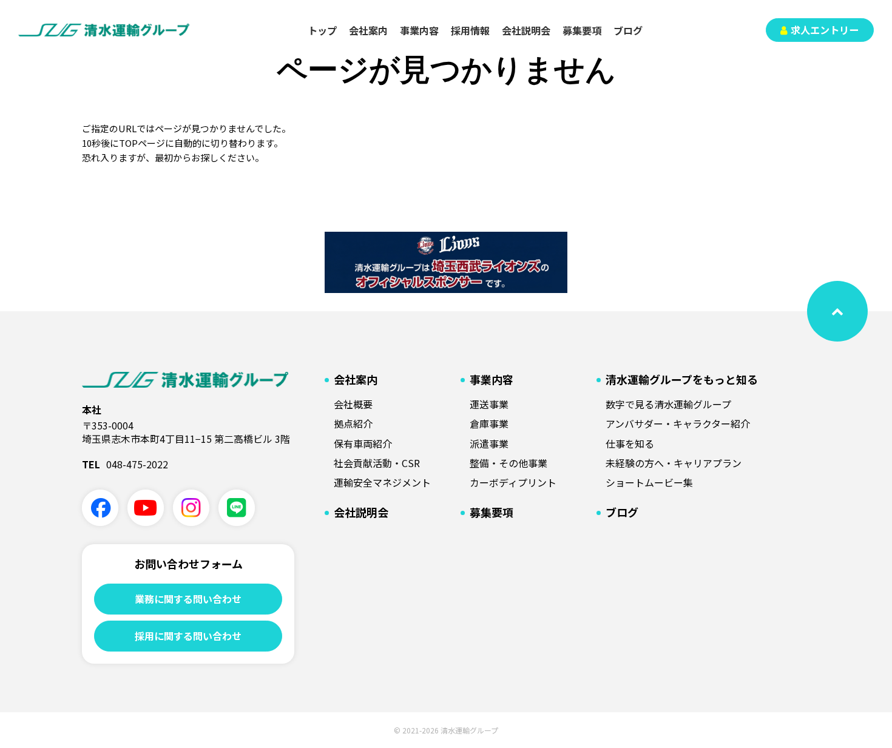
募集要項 (582, 30)
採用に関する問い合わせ (188, 635)
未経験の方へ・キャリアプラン (674, 463)
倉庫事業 (489, 423)
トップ (322, 30)
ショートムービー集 (649, 482)
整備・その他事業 (508, 463)
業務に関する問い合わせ (188, 598)
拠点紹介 (353, 423)
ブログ (628, 30)
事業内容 (419, 30)
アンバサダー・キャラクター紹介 (678, 423)
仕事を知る (630, 443)
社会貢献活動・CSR (377, 463)
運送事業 (489, 404)
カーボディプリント (513, 482)
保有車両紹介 (363, 443)
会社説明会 (526, 30)
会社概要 (353, 404)
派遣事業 (489, 443)
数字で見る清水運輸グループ (668, 404)
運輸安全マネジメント (382, 482)
